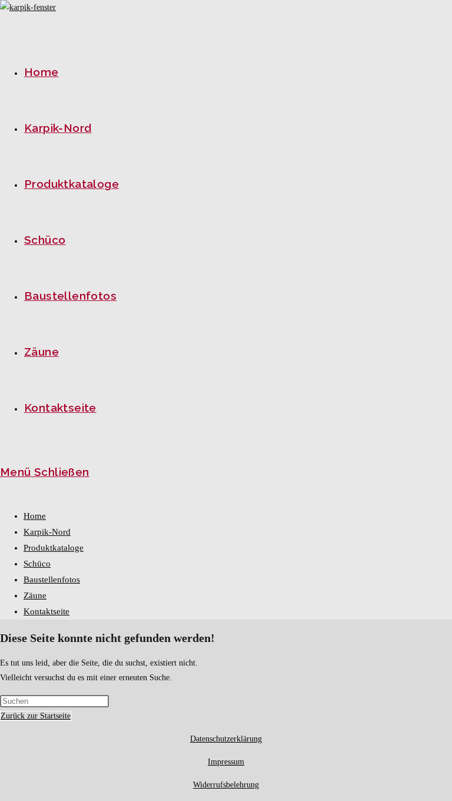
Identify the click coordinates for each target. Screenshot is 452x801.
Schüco (37, 563)
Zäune (35, 595)
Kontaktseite (46, 611)
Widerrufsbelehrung (226, 784)
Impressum (226, 761)
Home (35, 516)
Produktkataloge (54, 547)
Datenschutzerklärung (226, 738)
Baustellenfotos (52, 579)
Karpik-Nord (47, 532)
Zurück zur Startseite (36, 715)
